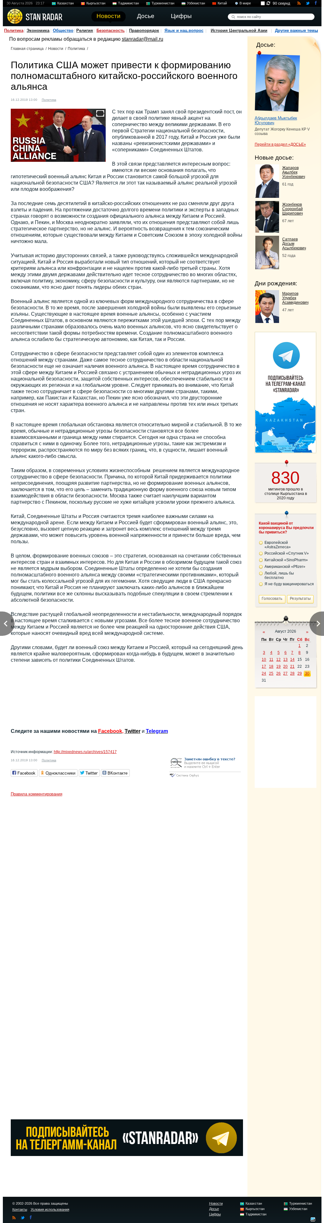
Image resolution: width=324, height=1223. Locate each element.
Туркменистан (163, 3)
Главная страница (27, 48)
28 (292, 673)
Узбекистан (196, 3)
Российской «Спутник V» (287, 553)
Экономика (38, 30)
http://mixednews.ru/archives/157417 (85, 752)
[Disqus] (127, 879)
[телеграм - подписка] (285, 450)
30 (307, 673)
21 (292, 666)
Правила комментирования (36, 794)
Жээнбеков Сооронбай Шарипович (292, 209)
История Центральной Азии (239, 30)
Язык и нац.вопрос (184, 30)
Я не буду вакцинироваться (289, 584)
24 (264, 673)
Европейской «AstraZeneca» (278, 544)
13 (285, 659)
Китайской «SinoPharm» (286, 560)
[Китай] (65, 99)
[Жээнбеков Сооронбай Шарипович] (267, 231)
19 (278, 666)
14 (292, 659)
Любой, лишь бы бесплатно (279, 575)
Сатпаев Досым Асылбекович (294, 243)
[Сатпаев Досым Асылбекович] (267, 267)
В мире (245, 3)
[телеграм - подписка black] (127, 1154)
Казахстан (65, 3)
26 (278, 673)
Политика (13, 30)
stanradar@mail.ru (142, 39)
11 (271, 659)
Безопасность (111, 30)
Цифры (215, 1214)
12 (278, 659)
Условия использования (50, 1209)
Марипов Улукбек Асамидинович (295, 298)
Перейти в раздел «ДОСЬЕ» (280, 144)
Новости (55, 48)
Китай (222, 3)
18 (271, 666)
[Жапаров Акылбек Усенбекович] (267, 196)
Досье (214, 1209)
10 (264, 659)
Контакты (19, 1209)
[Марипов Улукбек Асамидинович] (267, 321)
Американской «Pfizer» (285, 566)
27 (285, 673)
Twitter (132, 731)
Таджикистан (128, 3)
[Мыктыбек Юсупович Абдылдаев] (277, 81)
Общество (63, 30)
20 (285, 666)
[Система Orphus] (205, 777)
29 (299, 673)
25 (271, 673)
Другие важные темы (296, 30)
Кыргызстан (95, 3)
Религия (84, 30)
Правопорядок (144, 30)
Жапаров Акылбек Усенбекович (293, 172)
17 (264, 666)
